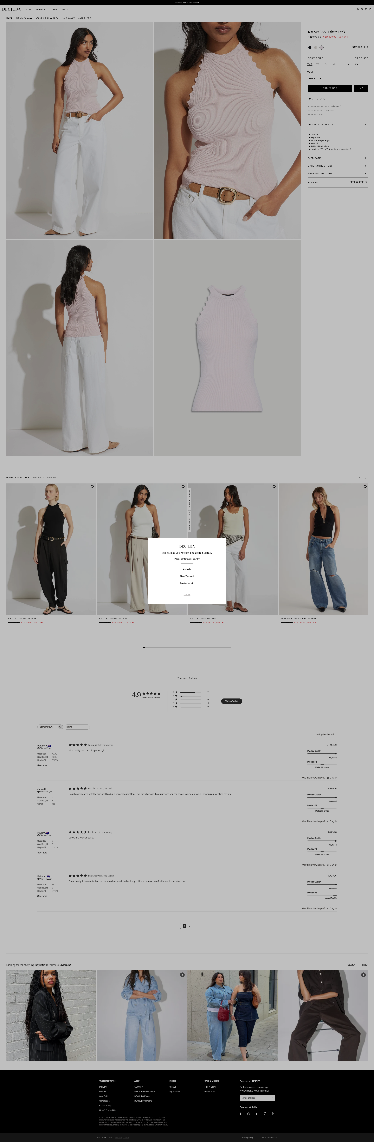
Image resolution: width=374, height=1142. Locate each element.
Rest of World (187, 583)
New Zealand (187, 576)
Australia (187, 569)
